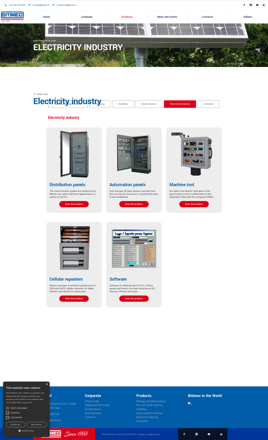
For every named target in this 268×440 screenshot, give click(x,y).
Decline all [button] (36, 424)
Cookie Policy (153, 434)
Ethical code (92, 401)
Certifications (93, 409)
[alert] (26, 409)
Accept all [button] (16, 424)
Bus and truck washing (149, 405)
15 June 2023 (40, 94)
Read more (27, 402)
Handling (141, 409)
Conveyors (142, 421)
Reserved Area (93, 413)
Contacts (90, 417)
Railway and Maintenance (151, 401)
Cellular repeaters (66, 279)
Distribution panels (67, 185)
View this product (74, 204)
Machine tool (181, 185)
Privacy (142, 434)
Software (118, 279)
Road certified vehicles (149, 413)
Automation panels (127, 185)
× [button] (47, 384)
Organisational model (97, 405)
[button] (26, 431)
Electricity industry (147, 417)
